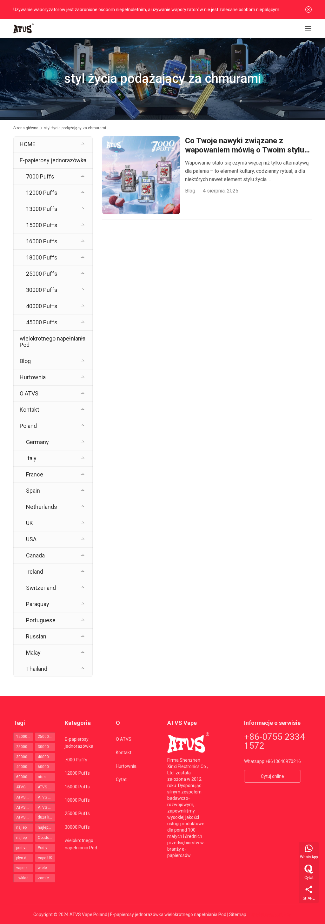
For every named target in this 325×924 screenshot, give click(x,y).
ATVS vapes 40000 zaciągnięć (46, 807)
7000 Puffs (40, 176)
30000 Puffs (41, 290)
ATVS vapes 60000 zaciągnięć (24, 817)
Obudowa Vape (46, 837)
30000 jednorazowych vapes (46, 747)
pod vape (24, 848)
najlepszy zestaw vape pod (24, 837)
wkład (23, 878)
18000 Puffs (41, 257)
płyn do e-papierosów (24, 858)
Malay (33, 652)
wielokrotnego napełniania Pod (52, 341)
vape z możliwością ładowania (24, 868)
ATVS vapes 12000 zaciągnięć (24, 797)
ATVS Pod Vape (24, 787)
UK (29, 523)
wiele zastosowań (46, 868)
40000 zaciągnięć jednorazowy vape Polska (24, 767)
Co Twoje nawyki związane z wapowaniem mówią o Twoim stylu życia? (244, 145)
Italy (31, 458)
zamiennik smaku (46, 878)
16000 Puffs (41, 241)
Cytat (121, 779)
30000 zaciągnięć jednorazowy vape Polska (24, 757)
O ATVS (29, 393)
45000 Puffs (41, 322)
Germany (37, 442)
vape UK (45, 858)
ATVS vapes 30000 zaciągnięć (24, 807)
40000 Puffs (41, 306)
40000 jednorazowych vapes (46, 757)
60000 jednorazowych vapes (46, 767)
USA (31, 539)
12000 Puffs (41, 192)
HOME (28, 144)
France (34, 474)
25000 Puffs (41, 273)
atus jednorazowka (46, 777)
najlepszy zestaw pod (46, 827)
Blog (190, 191)
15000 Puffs (41, 225)
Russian (36, 636)
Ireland (34, 571)
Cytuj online (272, 776)
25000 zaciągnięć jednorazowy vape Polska (24, 747)
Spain (33, 490)
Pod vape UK (46, 848)
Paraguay (37, 604)
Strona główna (25, 128)
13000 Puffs (41, 209)
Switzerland (41, 587)
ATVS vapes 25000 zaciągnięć (46, 797)
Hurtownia (33, 377)
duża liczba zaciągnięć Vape (46, 817)
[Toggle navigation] (308, 28)
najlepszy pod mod (24, 827)
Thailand (36, 668)
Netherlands (41, 506)
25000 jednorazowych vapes (46, 736)
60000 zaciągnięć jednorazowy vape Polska (24, 777)
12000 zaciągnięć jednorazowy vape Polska (24, 736)
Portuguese (41, 620)
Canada (35, 555)
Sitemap (237, 914)
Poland (28, 425)
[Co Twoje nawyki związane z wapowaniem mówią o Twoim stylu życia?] (141, 175)
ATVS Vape (46, 787)
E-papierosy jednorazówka (53, 160)
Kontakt (29, 409)
